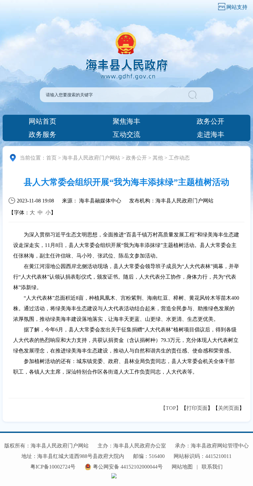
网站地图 (182, 467)
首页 (51, 158)
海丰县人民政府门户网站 (91, 158)
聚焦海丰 (126, 121)
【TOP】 (170, 408)
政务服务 (42, 134)
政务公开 (210, 121)
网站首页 (42, 121)
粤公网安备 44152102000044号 (128, 467)
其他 (158, 158)
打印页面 (197, 408)
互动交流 (126, 134)
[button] (200, 94)
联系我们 (212, 467)
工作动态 (179, 158)
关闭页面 (228, 408)
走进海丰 (210, 134)
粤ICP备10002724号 (52, 467)
